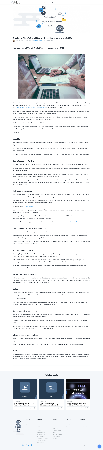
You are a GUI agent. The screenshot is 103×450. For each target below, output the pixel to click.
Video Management (41, 434)
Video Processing (56, 424)
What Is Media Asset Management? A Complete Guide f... (49, 404)
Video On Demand (56, 436)
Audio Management (41, 436)
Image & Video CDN (57, 430)
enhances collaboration (76, 222)
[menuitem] (31, 423)
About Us (27, 424)
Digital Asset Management (42, 426)
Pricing (33, 2)
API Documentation (83, 424)
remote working (31, 206)
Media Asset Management (42, 424)
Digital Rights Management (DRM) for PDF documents (76, 404)
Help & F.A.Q (68, 428)
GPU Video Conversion (57, 434)
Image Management (41, 432)
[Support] (99, 446)
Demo (59, 2)
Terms (27, 426)
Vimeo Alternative (40, 442)
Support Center (69, 422)
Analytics (54, 432)
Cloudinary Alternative (41, 440)
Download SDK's (82, 428)
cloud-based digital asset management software (32, 107)
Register (87, 2)
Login (82, 2)
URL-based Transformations (84, 426)
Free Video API (56, 438)
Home (27, 422)
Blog (40, 40)
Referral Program (69, 430)
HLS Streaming (56, 422)
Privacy (27, 428)
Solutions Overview (41, 422)
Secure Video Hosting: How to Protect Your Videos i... (24, 404)
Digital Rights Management (42, 438)
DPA (26, 430)
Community (41, 2)
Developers (51, 2)
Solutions (25, 2)
